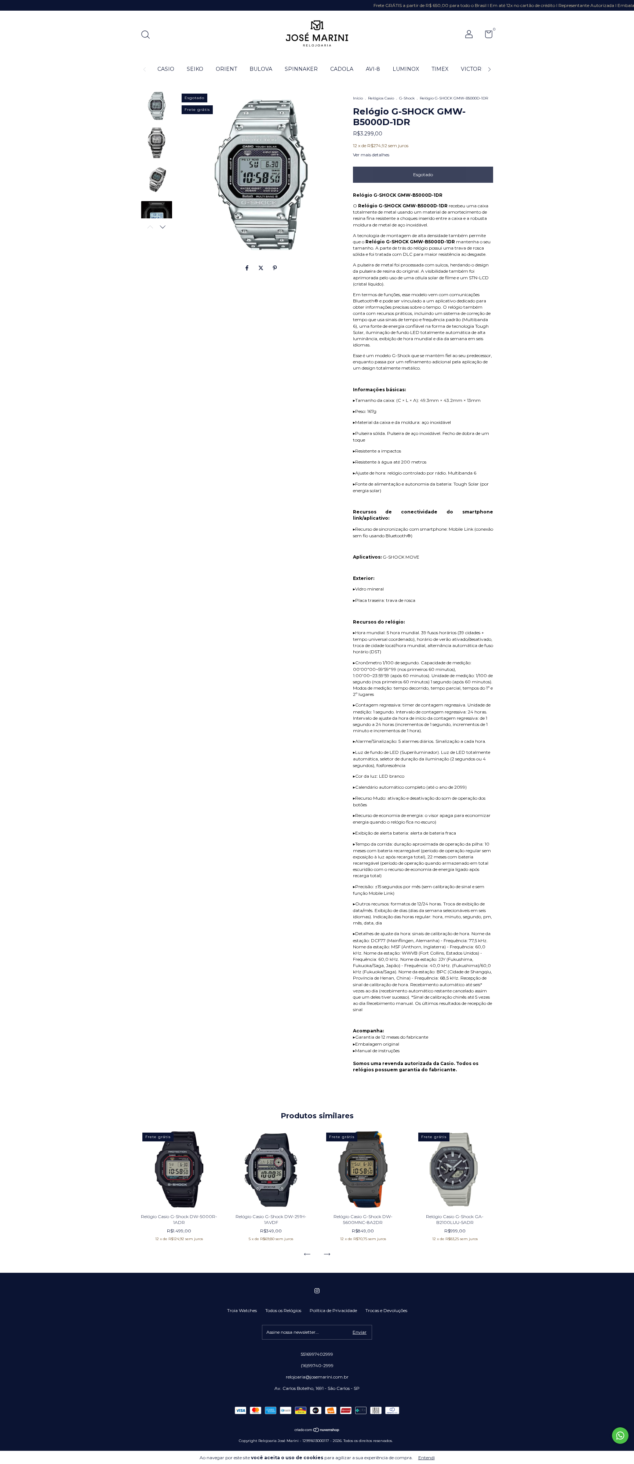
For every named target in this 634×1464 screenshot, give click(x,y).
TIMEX (439, 69)
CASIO (165, 69)
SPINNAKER (301, 69)
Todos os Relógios (283, 1310)
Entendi (426, 1457)
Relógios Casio (381, 98)
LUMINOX (406, 69)
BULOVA (260, 69)
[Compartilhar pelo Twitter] (261, 268)
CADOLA (341, 69)
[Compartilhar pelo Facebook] (247, 268)
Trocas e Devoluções (386, 1310)
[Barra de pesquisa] (148, 35)
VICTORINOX (478, 69)
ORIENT (226, 69)
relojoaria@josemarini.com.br (317, 1377)
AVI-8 (373, 69)
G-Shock (407, 98)
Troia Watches (242, 1310)
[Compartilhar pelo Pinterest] (274, 268)
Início (358, 98)
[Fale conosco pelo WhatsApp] (620, 1435)
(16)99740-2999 (317, 1365)
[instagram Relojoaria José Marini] (317, 1291)
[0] (486, 35)
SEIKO (195, 69)
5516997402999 (317, 1354)
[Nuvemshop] (317, 1430)
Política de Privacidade (333, 1310)
